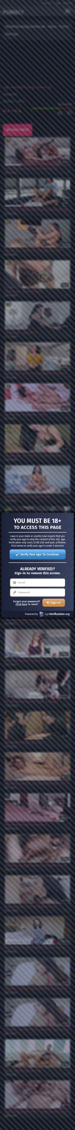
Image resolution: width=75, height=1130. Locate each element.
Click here (21, 604)
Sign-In (55, 602)
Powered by (31, 614)
